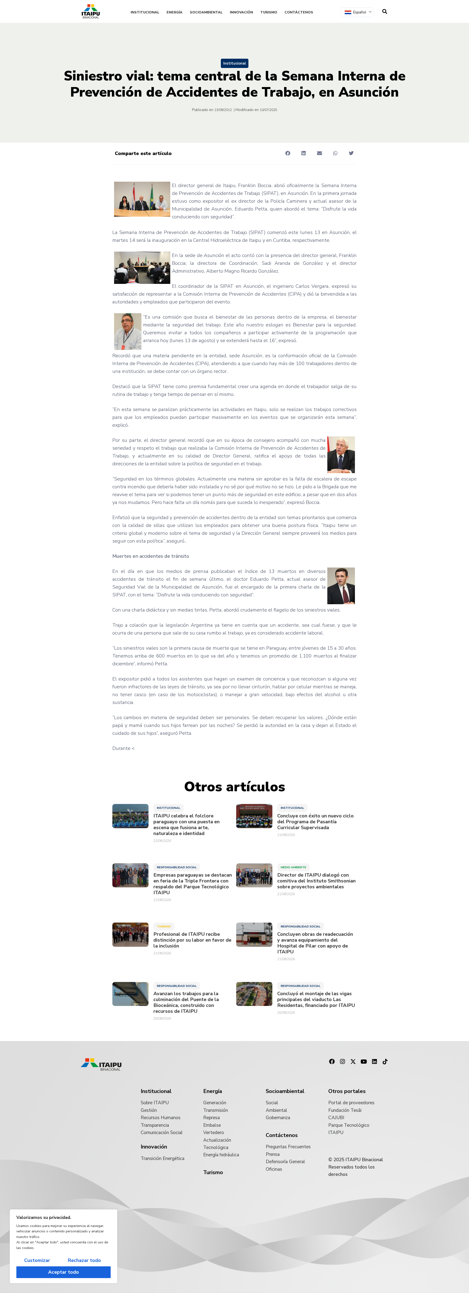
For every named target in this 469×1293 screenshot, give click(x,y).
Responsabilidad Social (177, 867)
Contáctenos (299, 12)
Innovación (241, 12)
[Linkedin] (374, 1061)
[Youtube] (363, 1061)
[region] (63, 1246)
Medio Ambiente (293, 867)
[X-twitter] (353, 1061)
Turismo (268, 12)
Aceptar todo (63, 1272)
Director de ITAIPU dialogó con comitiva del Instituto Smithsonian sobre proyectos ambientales (316, 881)
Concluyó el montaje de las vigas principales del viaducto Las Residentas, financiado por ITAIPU (316, 999)
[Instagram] (342, 1061)
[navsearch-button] (385, 11)
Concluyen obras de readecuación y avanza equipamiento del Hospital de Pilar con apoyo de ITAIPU (315, 943)
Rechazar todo (84, 1260)
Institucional (145, 12)
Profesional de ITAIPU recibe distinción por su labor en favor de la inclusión (192, 940)
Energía (174, 12)
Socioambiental (206, 12)
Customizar (37, 1260)
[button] (287, 153)
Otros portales (347, 1091)
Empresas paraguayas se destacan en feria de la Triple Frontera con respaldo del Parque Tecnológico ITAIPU (192, 884)
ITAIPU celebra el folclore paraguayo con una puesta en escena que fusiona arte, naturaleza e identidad (186, 824)
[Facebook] (331, 1061)
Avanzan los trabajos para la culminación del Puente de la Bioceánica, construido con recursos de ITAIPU (186, 1002)
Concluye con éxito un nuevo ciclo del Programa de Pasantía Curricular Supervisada (315, 822)
